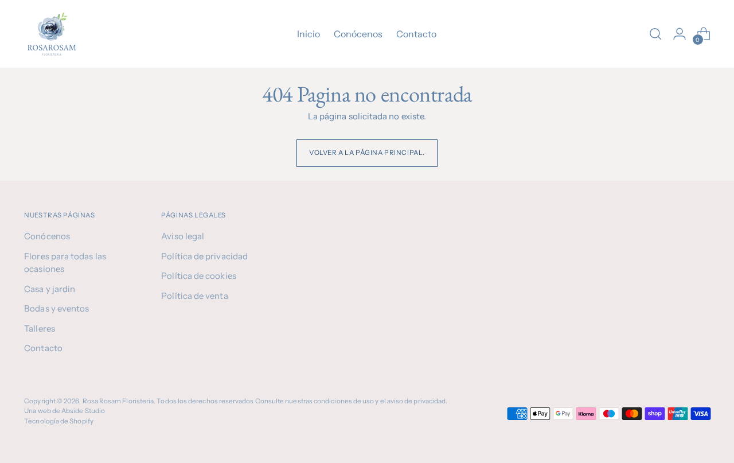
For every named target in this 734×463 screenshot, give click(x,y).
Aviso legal (182, 236)
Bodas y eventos (56, 308)
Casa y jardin (49, 288)
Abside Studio (83, 411)
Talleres (39, 328)
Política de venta (194, 295)
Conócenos (47, 236)
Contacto (43, 348)
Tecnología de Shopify (58, 421)
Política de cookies (198, 275)
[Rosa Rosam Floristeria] (52, 33)
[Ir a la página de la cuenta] (679, 33)
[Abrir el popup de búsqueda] (655, 33)
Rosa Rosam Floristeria (118, 401)
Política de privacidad (204, 256)
